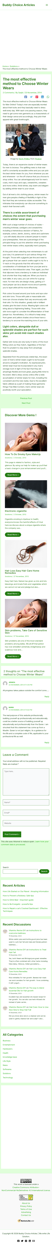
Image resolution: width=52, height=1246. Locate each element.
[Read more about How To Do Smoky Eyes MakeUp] (26, 437)
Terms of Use (26, 1209)
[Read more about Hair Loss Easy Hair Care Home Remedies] (26, 554)
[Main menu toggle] (46, 5)
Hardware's (7, 1049)
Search (6, 867)
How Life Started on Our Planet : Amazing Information (26, 891)
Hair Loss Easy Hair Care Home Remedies (22, 571)
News (5, 1065)
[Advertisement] (26, 38)
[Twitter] (31, 97)
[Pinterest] (37, 97)
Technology (8, 1077)
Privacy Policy (26, 1206)
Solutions (8, 458)
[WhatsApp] (48, 97)
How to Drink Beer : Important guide (18, 900)
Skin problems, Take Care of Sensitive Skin (26, 631)
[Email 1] (33, 1241)
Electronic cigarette (16, 511)
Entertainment (9, 1045)
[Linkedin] (42, 97)
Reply (47, 696)
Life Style (6, 1061)
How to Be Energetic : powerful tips (18, 904)
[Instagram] (26, 1241)
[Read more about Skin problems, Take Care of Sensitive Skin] (26, 613)
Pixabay (38, 159)
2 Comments (8, 93)
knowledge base (10, 1057)
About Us (26, 1203)
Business (6, 1041)
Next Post (26, 403)
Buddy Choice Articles (19, 5)
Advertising (26, 1212)
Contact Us (26, 1215)
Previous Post (26, 398)
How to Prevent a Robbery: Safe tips (18, 896)
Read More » (13, 475)
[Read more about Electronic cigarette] (26, 494)
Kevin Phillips (24, 159)
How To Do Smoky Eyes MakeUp (23, 454)
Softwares (7, 1069)
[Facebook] (25, 97)
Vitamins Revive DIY (17, 930)
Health (5, 1053)
